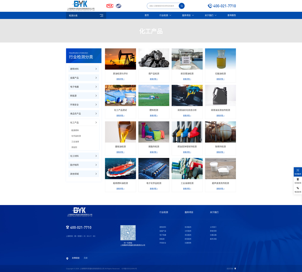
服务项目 (186, 15)
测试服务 (188, 235)
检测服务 (188, 227)
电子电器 (162, 235)
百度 (86, 258)
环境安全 (162, 243)
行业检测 (164, 15)
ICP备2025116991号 (129, 269)
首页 (147, 15)
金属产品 (162, 231)
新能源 (161, 239)
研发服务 (188, 239)
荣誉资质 (213, 231)
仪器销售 (188, 243)
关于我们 (209, 15)
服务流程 (213, 239)
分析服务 (188, 231)
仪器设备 (213, 235)
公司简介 (213, 227)
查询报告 (231, 15)
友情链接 (76, 258)
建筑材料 (162, 227)
